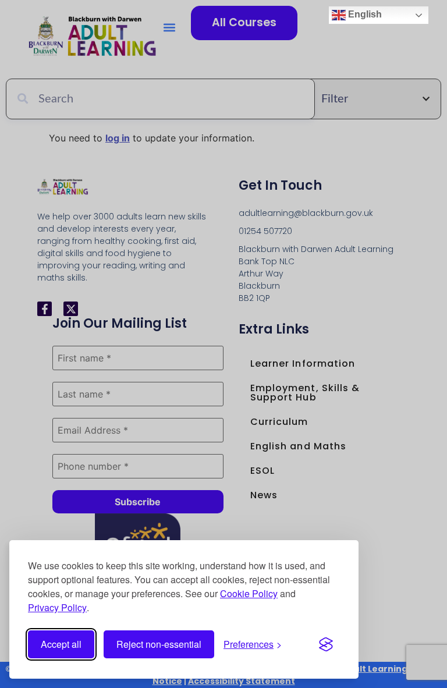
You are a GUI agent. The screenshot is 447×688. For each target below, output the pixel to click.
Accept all (61, 644)
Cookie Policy (249, 593)
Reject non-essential (158, 644)
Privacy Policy (57, 607)
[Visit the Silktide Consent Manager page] (326, 644)
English (364, 14)
